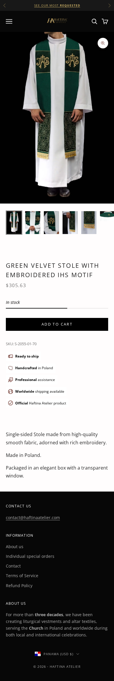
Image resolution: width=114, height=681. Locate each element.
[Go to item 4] (70, 223)
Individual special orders (30, 556)
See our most (57, 5)
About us (14, 546)
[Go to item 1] (14, 223)
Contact (13, 566)
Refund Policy (19, 585)
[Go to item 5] (89, 223)
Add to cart (57, 324)
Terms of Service (22, 575)
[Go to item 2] (33, 223)
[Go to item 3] (51, 223)
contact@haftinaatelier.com (33, 517)
